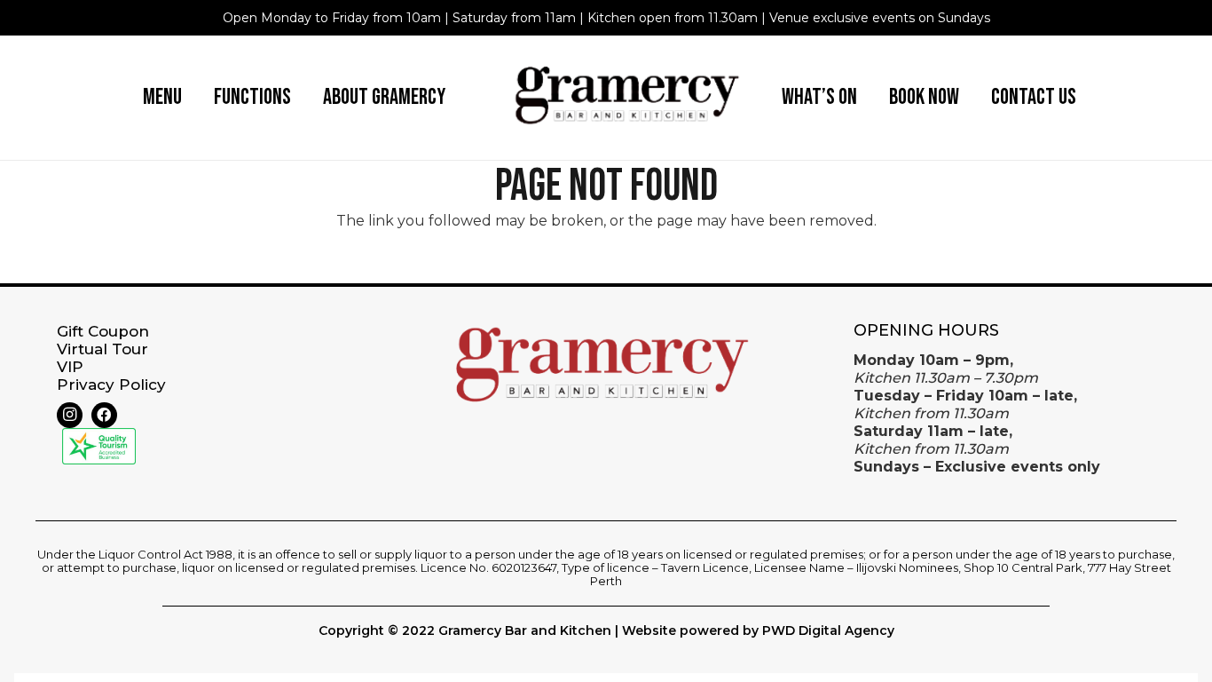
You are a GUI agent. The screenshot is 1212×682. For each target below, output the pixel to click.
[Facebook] (104, 415)
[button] (195, 98)
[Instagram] (70, 415)
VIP (70, 367)
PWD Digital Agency (828, 631)
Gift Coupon (103, 331)
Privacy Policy (111, 384)
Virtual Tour (102, 349)
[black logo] (630, 97)
